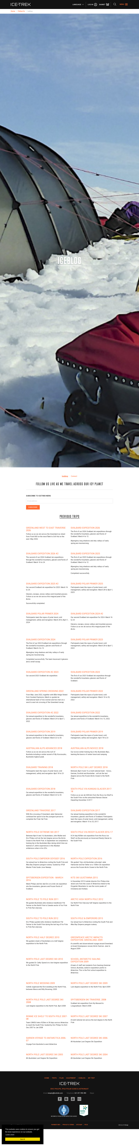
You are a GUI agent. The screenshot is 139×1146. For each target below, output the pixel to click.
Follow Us (21, 11)
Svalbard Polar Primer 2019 (87, 731)
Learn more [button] (10, 1134)
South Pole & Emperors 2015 (87, 918)
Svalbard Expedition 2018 (40, 789)
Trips (54, 1078)
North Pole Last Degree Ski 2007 (89, 1016)
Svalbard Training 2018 (39, 767)
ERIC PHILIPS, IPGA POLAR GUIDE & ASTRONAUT (69, 1089)
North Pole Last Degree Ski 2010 (44, 959)
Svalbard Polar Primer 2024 (42, 613)
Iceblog (65, 476)
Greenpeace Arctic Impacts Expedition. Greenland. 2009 (87, 938)
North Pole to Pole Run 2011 (42, 899)
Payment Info (55, 1124)
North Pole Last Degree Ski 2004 (89, 1054)
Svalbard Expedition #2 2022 (42, 712)
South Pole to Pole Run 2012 (42, 918)
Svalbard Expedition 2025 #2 (42, 583)
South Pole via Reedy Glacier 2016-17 (92, 832)
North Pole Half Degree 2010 (42, 937)
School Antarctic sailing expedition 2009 (85, 960)
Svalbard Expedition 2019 (40, 731)
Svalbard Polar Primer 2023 (87, 639)
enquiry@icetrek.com (55, 1093)
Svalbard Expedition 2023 (85, 672)
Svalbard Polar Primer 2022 (87, 691)
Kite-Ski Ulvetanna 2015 (84, 877)
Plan (61, 1078)
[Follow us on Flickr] (79, 1099)
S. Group (125, 1125)
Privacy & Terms (68, 1124)
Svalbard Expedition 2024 (40, 639)
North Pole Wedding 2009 (40, 983)
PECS (86, 1124)
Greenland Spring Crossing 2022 (45, 691)
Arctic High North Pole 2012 (87, 899)
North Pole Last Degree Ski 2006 (89, 1038)
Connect (74, 476)
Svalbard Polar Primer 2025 (87, 583)
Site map (79, 1124)
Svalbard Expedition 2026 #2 (42, 553)
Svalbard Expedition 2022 (85, 712)
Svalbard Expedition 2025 (85, 553)
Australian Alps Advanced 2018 (44, 748)
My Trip (91, 1078)
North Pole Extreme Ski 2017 (42, 832)
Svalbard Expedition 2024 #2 (87, 613)
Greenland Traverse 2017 (40, 810)
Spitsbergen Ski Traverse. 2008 (88, 999)
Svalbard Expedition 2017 (85, 810)
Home (13, 11)
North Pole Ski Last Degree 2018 (89, 767)
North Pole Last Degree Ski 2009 (89, 983)
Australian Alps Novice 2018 (87, 748)
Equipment (71, 1078)
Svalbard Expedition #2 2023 (42, 672)
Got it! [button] (22, 1139)
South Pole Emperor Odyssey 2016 (45, 858)
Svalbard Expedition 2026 (85, 527)
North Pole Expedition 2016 (86, 858)
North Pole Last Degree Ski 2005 (44, 1054)
